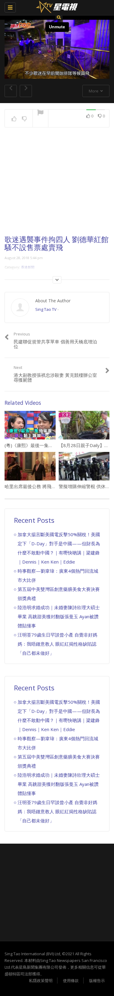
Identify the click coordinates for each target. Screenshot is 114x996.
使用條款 (71, 980)
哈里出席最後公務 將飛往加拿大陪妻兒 (44, 486)
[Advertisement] (57, 186)
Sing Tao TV (46, 309)
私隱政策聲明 (41, 980)
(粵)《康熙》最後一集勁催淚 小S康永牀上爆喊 (53, 445)
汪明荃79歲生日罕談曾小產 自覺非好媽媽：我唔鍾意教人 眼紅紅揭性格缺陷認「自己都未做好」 (57, 644)
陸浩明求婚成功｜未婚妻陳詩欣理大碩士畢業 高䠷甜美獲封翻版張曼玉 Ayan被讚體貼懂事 (59, 616)
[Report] (40, 113)
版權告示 (97, 980)
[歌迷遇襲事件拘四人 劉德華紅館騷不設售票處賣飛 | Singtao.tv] (55, 7)
